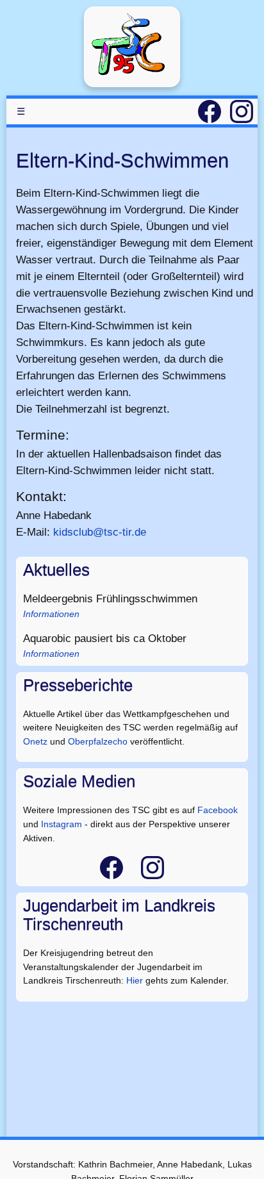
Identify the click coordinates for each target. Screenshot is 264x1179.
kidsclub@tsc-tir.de (99, 531)
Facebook (217, 810)
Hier (134, 980)
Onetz (35, 741)
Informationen (51, 614)
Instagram (61, 824)
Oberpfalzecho (98, 741)
